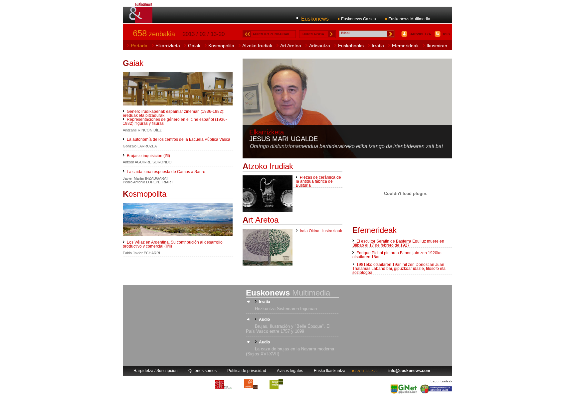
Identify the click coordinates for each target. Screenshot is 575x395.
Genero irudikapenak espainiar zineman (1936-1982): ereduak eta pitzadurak (173, 113)
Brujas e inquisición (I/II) (148, 155)
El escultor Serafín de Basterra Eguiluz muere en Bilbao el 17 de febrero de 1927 (398, 243)
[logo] (141, 20)
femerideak (374, 230)
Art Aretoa (290, 45)
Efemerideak (405, 45)
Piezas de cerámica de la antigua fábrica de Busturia (318, 181)
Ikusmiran (437, 45)
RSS (446, 34)
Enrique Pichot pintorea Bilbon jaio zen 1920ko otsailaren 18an (397, 255)
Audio (264, 319)
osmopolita (144, 193)
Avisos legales (290, 370)
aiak (133, 63)
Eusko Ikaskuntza (329, 370)
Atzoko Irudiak (257, 45)
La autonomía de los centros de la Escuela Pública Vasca (178, 139)
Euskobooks (351, 45)
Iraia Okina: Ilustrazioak (321, 231)
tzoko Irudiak (268, 166)
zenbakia (154, 34)
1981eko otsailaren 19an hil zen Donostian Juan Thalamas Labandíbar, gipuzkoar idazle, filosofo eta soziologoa (399, 268)
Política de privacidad (246, 370)
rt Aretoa (261, 219)
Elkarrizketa (167, 45)
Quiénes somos (202, 370)
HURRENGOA (313, 34)
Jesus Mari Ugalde (283, 138)
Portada (139, 45)
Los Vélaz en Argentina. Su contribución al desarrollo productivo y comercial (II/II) (173, 244)
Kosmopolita (221, 45)
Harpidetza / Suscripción (155, 370)
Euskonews (315, 19)
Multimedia (288, 292)
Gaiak (194, 45)
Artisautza (319, 45)
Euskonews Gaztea (358, 19)
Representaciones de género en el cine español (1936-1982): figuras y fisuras (175, 121)
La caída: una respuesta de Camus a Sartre (166, 171)
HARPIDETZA (420, 34)
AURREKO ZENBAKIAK (271, 34)
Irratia (378, 45)
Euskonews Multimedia (409, 19)
